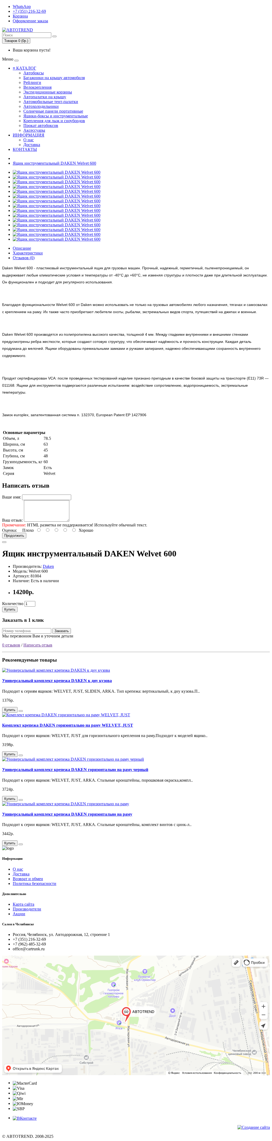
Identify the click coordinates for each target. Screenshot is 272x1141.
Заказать (61, 631)
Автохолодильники (41, 106)
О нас (28, 140)
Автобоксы (33, 73)
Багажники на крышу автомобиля (54, 77)
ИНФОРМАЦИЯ (28, 135)
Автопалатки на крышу (44, 97)
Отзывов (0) (24, 258)
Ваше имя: (11, 497)
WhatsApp (22, 6)
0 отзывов (11, 645)
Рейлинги (32, 82)
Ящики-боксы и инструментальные (55, 116)
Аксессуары (34, 130)
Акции (19, 914)
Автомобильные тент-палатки (50, 101)
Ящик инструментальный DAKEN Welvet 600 (54, 163)
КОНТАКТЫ (25, 149)
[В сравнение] (4, 542)
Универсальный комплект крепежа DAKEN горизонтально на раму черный (75, 769)
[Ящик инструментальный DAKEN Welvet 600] (56, 172)
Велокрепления (37, 87)
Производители (27, 909)
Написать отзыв (37, 645)
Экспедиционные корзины (47, 92)
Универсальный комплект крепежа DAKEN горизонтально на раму (67, 814)
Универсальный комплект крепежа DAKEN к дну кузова (57, 680)
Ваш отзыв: (12, 520)
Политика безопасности (34, 883)
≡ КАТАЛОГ (24, 68)
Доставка (31, 144)
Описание (22, 248)
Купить (9, 609)
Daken (48, 566)
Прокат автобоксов (40, 125)
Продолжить (14, 536)
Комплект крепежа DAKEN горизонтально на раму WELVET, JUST (67, 725)
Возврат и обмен (28, 878)
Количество (12, 603)
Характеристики (28, 253)
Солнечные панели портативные (53, 111)
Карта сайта (23, 904)
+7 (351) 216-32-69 (29, 11)
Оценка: (9, 530)
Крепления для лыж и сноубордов (54, 120)
